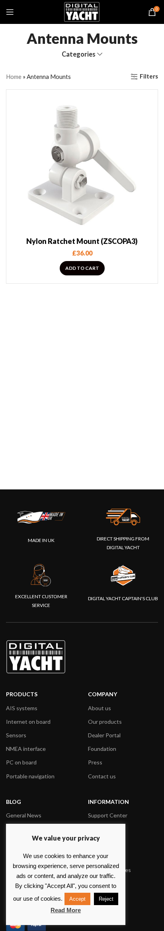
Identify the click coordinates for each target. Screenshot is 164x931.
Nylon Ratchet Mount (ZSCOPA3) (82, 241)
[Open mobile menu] (10, 12)
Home (13, 76)
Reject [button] (106, 899)
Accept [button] (77, 899)
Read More (66, 910)
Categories (79, 54)
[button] (82, 268)
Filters (149, 76)
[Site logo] (82, 11)
